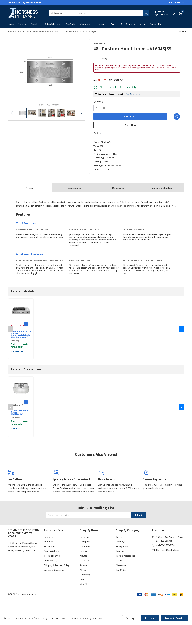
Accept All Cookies (174, 618)
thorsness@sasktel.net (167, 550)
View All (83, 584)
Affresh (83, 570)
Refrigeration (122, 546)
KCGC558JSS (16, 341)
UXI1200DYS (16, 418)
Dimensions (118, 187)
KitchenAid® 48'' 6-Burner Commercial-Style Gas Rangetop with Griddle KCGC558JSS (21, 334)
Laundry (120, 551)
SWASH (83, 579)
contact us (113, 87)
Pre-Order (121, 570)
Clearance (121, 565)
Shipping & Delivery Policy (56, 565)
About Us (48, 541)
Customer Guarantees (55, 570)
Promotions (50, 546)
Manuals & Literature (162, 187)
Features (30, 188)
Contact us (49, 537)
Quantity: (98, 101)
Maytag (83, 555)
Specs (74, 187)
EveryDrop (85, 574)
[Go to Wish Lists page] (173, 13)
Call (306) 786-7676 (165, 545)
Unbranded (85, 546)
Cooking (120, 537)
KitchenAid (85, 537)
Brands (34, 24)
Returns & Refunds (53, 551)
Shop (20, 24)
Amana (83, 565)
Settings (130, 618)
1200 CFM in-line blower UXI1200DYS (19, 412)
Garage (119, 560)
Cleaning (120, 541)
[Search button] (146, 13)
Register (164, 14)
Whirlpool (85, 541)
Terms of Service (52, 555)
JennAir (83, 551)
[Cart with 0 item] (180, 13)
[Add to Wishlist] (177, 116)
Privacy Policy (50, 560)
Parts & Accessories (125, 555)
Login (156, 14)
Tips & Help (126, 24)
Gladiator (84, 560)
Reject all (150, 618)
